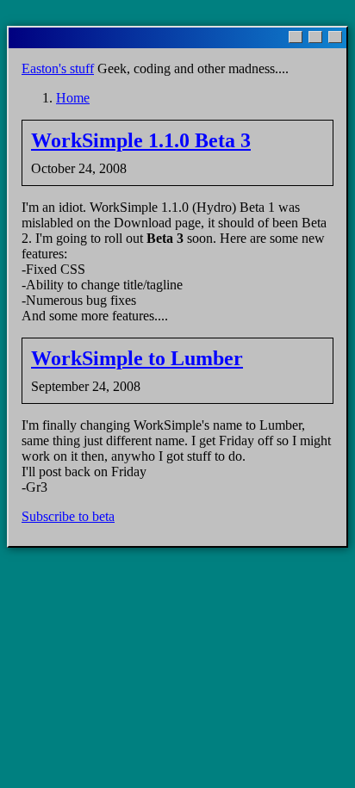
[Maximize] (315, 37)
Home (73, 97)
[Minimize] (295, 37)
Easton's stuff (58, 68)
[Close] (335, 37)
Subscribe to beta (68, 516)
